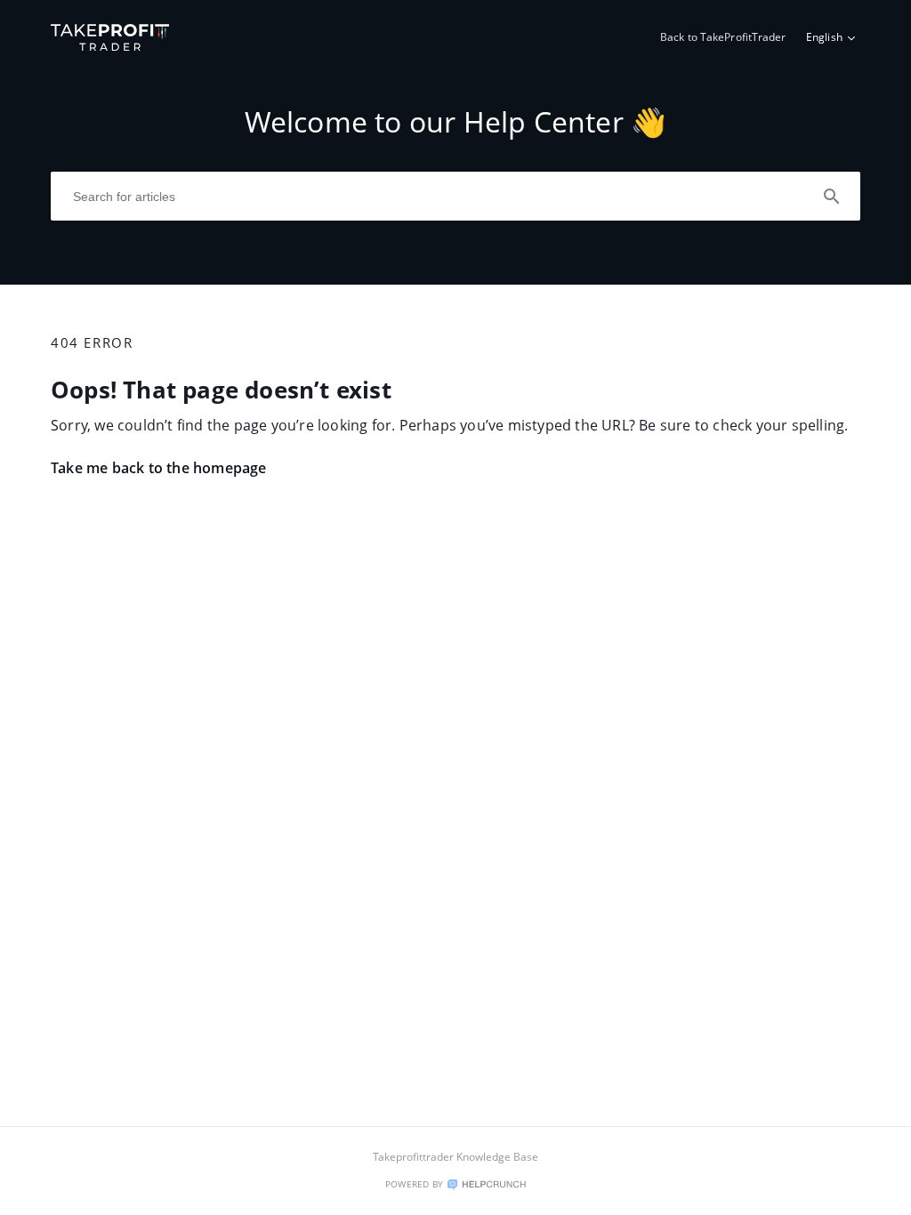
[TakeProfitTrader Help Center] (110, 45)
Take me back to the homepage (159, 468)
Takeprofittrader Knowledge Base (455, 1156)
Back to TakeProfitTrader (723, 36)
